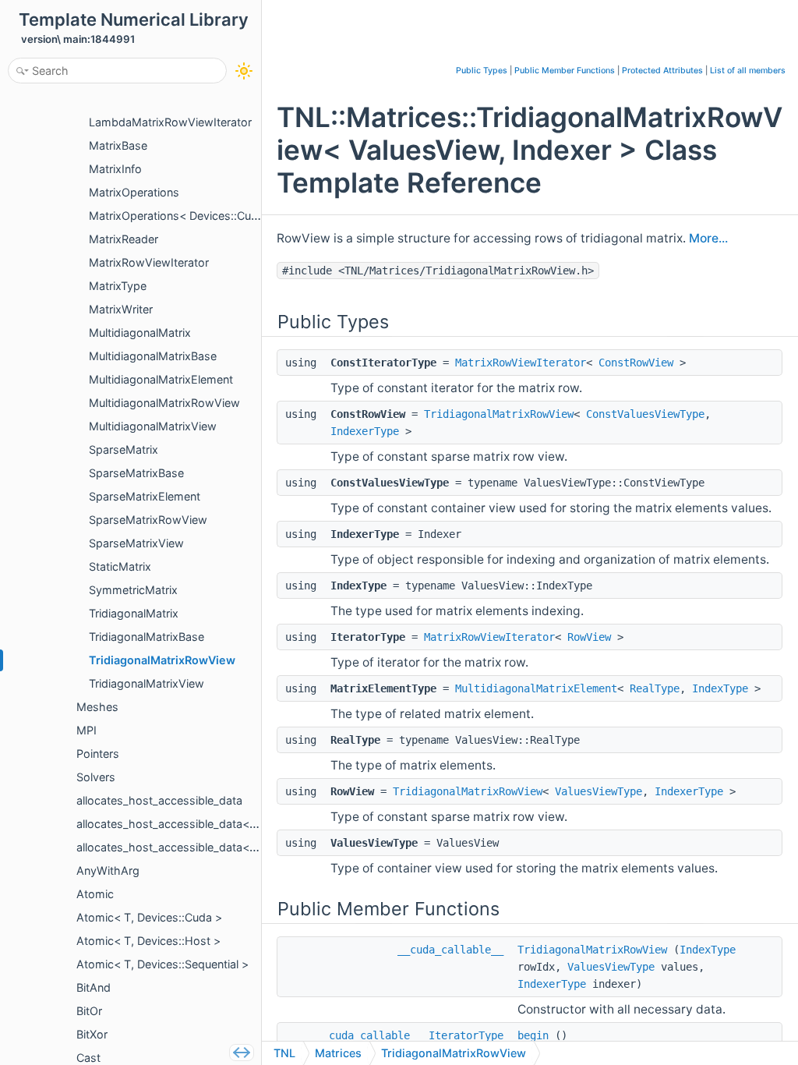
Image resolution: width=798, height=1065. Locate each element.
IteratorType (466, 1035)
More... (708, 238)
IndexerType (364, 431)
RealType (655, 688)
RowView (589, 637)
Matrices (338, 1053)
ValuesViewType (598, 791)
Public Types (481, 70)
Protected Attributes (662, 70)
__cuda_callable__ (450, 949)
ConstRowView (635, 362)
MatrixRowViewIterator (520, 362)
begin (533, 1035)
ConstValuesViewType (645, 414)
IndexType (720, 688)
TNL (284, 1053)
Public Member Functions (564, 70)
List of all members (748, 70)
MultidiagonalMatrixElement (536, 688)
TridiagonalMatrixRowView (499, 414)
